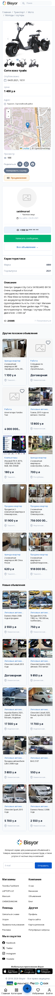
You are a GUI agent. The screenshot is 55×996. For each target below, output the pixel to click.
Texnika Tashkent (10, 885)
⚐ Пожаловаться (43, 320)
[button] (47, 38)
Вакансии (33, 891)
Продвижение (18, 177)
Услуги (5, 919)
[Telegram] (19, 164)
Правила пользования (13, 924)
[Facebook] (32, 164)
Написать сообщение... (27, 238)
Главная (6, 12)
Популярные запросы (39, 929)
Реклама (6, 929)
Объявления (35, 896)
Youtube (10, 958)
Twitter (9, 948)
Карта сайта (35, 919)
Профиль (33, 914)
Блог (31, 901)
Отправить (43, 865)
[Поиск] (23, 3)
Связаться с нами (10, 914)
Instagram (11, 953)
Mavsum (6, 896)
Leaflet (25, 148)
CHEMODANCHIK (9, 901)
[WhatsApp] (26, 164)
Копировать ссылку (16, 170)
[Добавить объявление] (27, 989)
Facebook (10, 942)
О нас (31, 885)
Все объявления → (27, 247)
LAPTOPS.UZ (8, 891)
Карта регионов (36, 924)
